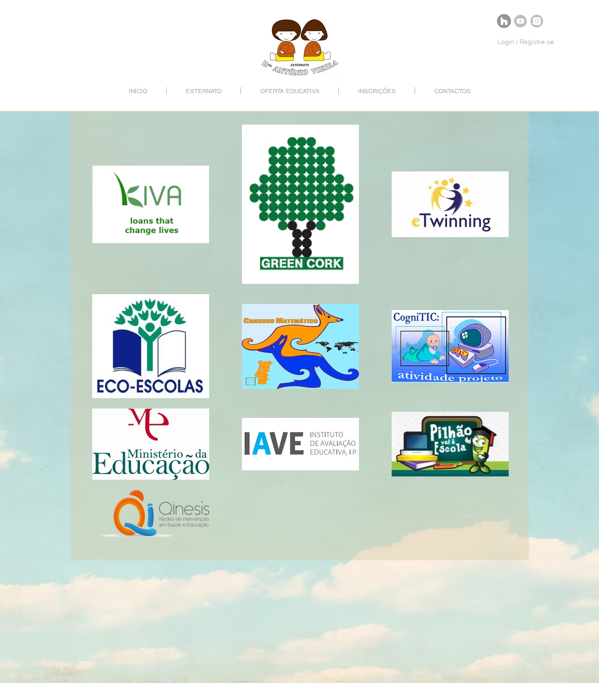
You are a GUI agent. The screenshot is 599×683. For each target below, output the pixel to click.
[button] (204, 90)
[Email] (504, 21)
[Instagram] (537, 21)
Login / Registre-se (525, 41)
